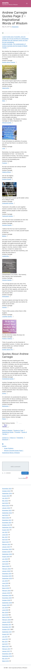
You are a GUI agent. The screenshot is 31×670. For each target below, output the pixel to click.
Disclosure (5, 439)
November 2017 (6, 627)
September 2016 (7, 656)
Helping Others (6, 172)
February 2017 (6, 649)
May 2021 (5, 537)
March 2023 (5, 505)
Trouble (4, 47)
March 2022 (5, 517)
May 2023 (5, 500)
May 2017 (5, 641)
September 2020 (7, 554)
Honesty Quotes (7, 280)
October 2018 (6, 600)
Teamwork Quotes (7, 216)
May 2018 (5, 612)
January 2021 (6, 547)
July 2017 (5, 636)
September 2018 (7, 602)
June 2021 (5, 534)
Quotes (4, 446)
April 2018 (5, 615)
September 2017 (7, 632)
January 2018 (6, 622)
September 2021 (7, 527)
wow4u (5, 3)
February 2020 (6, 568)
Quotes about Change (8, 62)
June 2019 (5, 583)
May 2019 (5, 585)
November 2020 (7, 549)
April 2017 (5, 644)
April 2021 (5, 539)
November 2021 (6, 522)
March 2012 (5, 661)
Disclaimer (20, 437)
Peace (4, 419)
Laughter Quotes (7, 316)
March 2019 (5, 588)
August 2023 (6, 496)
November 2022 (7, 510)
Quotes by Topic (18, 430)
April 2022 (5, 515)
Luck (3, 148)
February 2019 (6, 590)
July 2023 (5, 498)
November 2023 (7, 488)
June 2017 (5, 639)
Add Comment (25, 473)
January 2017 (6, 651)
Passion (4, 307)
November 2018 (6, 598)
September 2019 (7, 578)
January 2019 (6, 593)
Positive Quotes (7, 179)
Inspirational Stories (8, 432)
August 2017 (5, 634)
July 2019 (5, 581)
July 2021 (5, 532)
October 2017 (6, 629)
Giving (4, 393)
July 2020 (5, 559)
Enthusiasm (5, 296)
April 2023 (5, 503)
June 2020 (5, 561)
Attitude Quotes (7, 122)
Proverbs (17, 432)
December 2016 (6, 653)
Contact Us (5, 437)
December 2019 (6, 573)
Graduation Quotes (8, 203)
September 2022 (7, 513)
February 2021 (6, 544)
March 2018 (5, 617)
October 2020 (6, 551)
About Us (13, 437)
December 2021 (6, 520)
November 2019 (6, 576)
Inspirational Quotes (8, 379)
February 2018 (6, 619)
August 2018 (5, 605)
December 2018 (6, 595)
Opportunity (5, 88)
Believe (4, 236)
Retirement (5, 406)
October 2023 (6, 491)
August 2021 (5, 530)
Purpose (4, 163)
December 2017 (6, 624)
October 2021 (6, 525)
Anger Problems (8, 448)
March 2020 (5, 566)
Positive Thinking (7, 338)
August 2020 (6, 556)
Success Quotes (7, 225)
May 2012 (5, 658)
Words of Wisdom (7, 430)
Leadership (5, 256)
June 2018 (5, 610)
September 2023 (7, 493)
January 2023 (6, 508)
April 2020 (5, 564)
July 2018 (5, 607)
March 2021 (5, 542)
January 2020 (6, 571)
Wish (3, 101)
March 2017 (5, 646)
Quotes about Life (7, 349)
